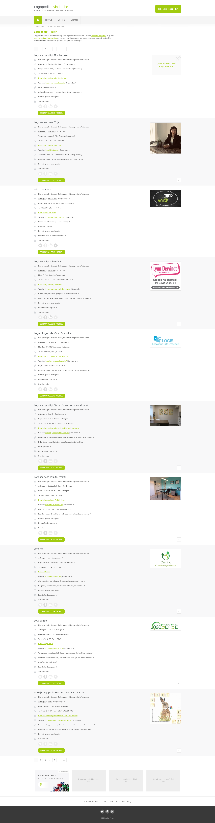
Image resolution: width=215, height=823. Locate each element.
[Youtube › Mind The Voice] (56, 245)
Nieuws (48, 20)
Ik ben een (168, 9)
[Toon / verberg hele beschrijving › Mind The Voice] (76, 222)
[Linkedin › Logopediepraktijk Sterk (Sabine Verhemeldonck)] (51, 461)
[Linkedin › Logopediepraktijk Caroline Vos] (51, 106)
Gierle (50, 702)
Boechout (51, 131)
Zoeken (61, 20)
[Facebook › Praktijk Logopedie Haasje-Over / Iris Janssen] (45, 744)
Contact (74, 20)
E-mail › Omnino (44, 572)
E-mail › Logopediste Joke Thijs (49, 145)
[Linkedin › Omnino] (51, 605)
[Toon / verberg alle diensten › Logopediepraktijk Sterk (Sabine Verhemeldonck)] (76, 442)
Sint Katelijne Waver (55, 64)
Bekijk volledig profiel (51, 113)
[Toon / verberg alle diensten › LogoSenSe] (76, 658)
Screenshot (71, 83)
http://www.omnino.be (53, 577)
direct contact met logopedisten (45, 38)
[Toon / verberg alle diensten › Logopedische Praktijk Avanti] (76, 514)
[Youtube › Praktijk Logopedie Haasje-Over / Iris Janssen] (56, 744)
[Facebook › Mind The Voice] (45, 245)
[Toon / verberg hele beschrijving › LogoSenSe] (76, 653)
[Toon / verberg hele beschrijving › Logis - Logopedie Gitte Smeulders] (76, 365)
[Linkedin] (112, 812)
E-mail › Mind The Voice (47, 213)
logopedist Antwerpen (98, 36)
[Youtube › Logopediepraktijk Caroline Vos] (56, 106)
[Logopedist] (38, 20)
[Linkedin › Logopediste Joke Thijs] (51, 174)
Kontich (50, 414)
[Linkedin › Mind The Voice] (51, 245)
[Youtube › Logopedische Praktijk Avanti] (56, 533)
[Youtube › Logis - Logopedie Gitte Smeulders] (56, 389)
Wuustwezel (52, 342)
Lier (49, 558)
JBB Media (105, 818)
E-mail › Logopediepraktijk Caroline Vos (52, 78)
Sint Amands (52, 198)
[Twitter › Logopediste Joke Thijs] (40, 174)
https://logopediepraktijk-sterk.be (57, 433)
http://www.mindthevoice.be (55, 217)
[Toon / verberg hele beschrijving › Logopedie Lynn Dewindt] (76, 294)
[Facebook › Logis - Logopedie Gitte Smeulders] (45, 389)
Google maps (70, 64)
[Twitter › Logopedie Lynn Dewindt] (40, 317)
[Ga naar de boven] (179, 113)
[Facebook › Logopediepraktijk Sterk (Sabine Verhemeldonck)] (45, 461)
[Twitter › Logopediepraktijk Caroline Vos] (40, 106)
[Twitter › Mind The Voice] (40, 245)
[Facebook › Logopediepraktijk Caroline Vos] (45, 106)
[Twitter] (102, 812)
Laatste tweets (44, 236)
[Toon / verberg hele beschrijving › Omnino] (76, 581)
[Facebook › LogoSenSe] (45, 677)
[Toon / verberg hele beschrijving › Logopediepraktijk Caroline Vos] (76, 87)
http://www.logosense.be (54, 648)
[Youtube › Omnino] (56, 605)
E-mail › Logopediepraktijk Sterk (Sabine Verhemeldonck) (58, 428)
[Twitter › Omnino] (40, 605)
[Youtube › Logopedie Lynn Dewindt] (56, 317)
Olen (49, 630)
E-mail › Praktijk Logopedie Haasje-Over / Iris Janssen (58, 716)
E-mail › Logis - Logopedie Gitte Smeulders (53, 356)
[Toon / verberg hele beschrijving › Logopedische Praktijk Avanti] (76, 509)
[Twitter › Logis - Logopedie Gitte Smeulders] (40, 389)
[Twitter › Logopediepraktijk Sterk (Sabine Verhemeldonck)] (40, 461)
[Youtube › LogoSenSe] (56, 677)
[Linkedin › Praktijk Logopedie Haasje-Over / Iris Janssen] (51, 744)
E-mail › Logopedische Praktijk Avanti (51, 500)
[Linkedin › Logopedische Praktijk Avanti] (51, 533)
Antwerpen (42, 64)
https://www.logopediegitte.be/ (56, 361)
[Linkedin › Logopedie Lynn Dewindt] (51, 317)
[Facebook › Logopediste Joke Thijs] (45, 174)
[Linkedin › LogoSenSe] (51, 677)
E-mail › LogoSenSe (45, 644)
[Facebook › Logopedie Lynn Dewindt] (45, 317)
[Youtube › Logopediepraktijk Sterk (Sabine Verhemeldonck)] (56, 461)
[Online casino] (53, 781)
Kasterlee (51, 270)
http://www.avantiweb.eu (54, 505)
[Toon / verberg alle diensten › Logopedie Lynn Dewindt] (76, 298)
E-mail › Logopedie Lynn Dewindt (50, 284)
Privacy (112, 818)
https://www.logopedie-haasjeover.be (58, 720)
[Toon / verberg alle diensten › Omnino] (76, 586)
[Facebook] (107, 812)
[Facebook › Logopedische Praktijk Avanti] (45, 533)
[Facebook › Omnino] (45, 605)
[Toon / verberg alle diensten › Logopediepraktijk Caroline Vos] (76, 92)
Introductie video (59, 236)
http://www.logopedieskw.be (55, 83)
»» (64, 49)
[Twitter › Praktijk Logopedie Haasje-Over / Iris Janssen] (40, 744)
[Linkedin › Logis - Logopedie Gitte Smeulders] (51, 389)
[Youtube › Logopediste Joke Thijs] (56, 174)
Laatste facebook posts (47, 308)
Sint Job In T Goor (54, 486)
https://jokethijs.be (51, 150)
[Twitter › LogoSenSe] (40, 677)
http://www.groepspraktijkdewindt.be (58, 289)
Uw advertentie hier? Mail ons (89, 780)
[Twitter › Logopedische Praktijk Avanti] (40, 533)
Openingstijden (44, 447)
